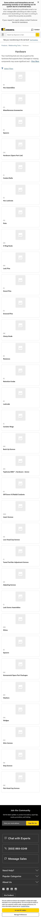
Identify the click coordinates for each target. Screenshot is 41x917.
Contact (37, 30)
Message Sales (17, 858)
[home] (7, 30)
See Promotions (34, 40)
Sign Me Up (32, 823)
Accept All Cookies (20, 910)
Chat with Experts (19, 838)
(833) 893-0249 (17, 848)
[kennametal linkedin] (8, 889)
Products (4, 45)
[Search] (37, 34)
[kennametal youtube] (12, 889)
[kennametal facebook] (3, 889)
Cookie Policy (25, 906)
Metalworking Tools (15, 45)
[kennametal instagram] (16, 889)
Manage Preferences (20, 915)
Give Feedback (9, 895)
